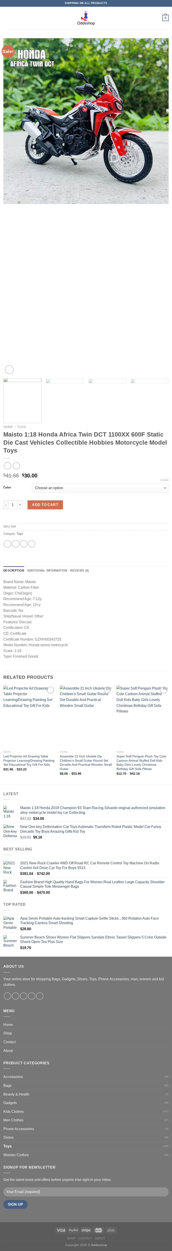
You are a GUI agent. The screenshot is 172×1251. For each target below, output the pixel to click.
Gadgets (10, 1103)
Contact (9, 1042)
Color (7, 487)
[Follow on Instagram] (15, 996)
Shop (7, 1033)
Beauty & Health (16, 1094)
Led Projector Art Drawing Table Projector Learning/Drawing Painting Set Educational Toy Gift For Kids (28, 760)
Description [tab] (13, 570)
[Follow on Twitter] (23, 996)
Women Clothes (16, 1155)
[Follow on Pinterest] (39, 996)
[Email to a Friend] (31, 544)
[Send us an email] (31, 996)
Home (8, 427)
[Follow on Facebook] (7, 996)
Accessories (13, 1077)
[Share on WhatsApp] (7, 544)
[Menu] (6, 17)
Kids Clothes (13, 1111)
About (8, 1051)
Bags (7, 1085)
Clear (165, 480)
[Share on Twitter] (23, 544)
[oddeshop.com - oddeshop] (86, 18)
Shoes (8, 1137)
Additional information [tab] (47, 570)
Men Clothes (13, 1120)
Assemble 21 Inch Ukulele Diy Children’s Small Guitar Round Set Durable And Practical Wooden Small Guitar (86, 762)
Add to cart (45, 505)
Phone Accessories (18, 1129)
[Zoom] (9, 369)
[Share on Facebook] (15, 544)
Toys (21, 427)
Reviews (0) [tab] (79, 570)
